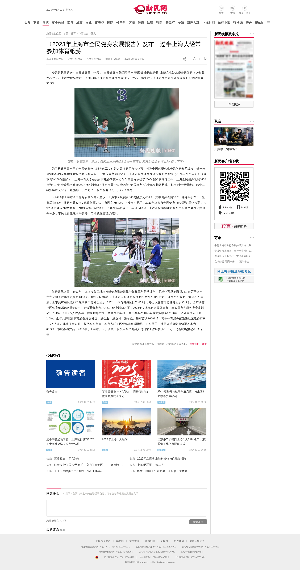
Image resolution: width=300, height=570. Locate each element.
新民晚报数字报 (226, 34)
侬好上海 (224, 22)
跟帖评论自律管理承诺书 (192, 552)
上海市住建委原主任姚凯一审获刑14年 (78, 471)
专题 (181, 22)
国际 (110, 22)
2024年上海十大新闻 (115, 439)
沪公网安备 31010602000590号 (154, 557)
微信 (232, 13)
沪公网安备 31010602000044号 (119, 557)
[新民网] (149, 9)
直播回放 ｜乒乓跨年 (67, 458)
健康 (141, 22)
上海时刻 (208, 22)
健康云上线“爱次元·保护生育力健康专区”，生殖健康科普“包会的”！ (95, 464)
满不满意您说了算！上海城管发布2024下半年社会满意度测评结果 (70, 441)
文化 (89, 22)
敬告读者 (51, 391)
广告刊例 (179, 541)
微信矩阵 (150, 541)
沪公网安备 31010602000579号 (190, 557)
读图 (159, 22)
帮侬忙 (259, 22)
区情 (132, 22)
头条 (27, 22)
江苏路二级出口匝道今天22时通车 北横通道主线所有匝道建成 (181, 441)
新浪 (221, 13)
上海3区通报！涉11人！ (151, 464)
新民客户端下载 (226, 161)
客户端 (120, 541)
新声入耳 (193, 22)
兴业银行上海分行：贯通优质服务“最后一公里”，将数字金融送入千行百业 (234, 256)
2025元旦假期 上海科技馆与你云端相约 (161, 458)
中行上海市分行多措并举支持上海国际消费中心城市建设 (234, 245)
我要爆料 (194, 343)
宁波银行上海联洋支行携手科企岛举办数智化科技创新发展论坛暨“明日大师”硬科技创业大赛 (234, 250)
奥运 (46, 22)
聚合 (249, 22)
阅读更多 (234, 104)
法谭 (150, 22)
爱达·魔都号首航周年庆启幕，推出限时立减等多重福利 (181, 394)
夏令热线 (58, 22)
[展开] (62, 530)
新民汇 (170, 22)
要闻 (36, 22)
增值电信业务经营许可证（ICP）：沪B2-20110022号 (105, 547)
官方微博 (134, 541)
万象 (217, 238)
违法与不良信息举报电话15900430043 (157, 552)
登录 (241, 13)
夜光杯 (99, 22)
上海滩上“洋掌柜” (225, 149)
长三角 (121, 22)
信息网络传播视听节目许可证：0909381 (200, 547)
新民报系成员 (103, 541)
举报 (204, 343)
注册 (248, 13)
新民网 (164, 541)
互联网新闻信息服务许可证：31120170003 (156, 547)
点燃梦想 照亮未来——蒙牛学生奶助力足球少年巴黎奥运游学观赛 (234, 261)
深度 (70, 22)
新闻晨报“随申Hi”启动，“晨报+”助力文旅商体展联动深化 (125, 394)
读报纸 (238, 22)
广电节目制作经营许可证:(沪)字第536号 (115, 552)
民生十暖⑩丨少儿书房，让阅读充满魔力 (162, 471)
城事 (79, 22)
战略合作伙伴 (197, 541)
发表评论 (198, 522)
